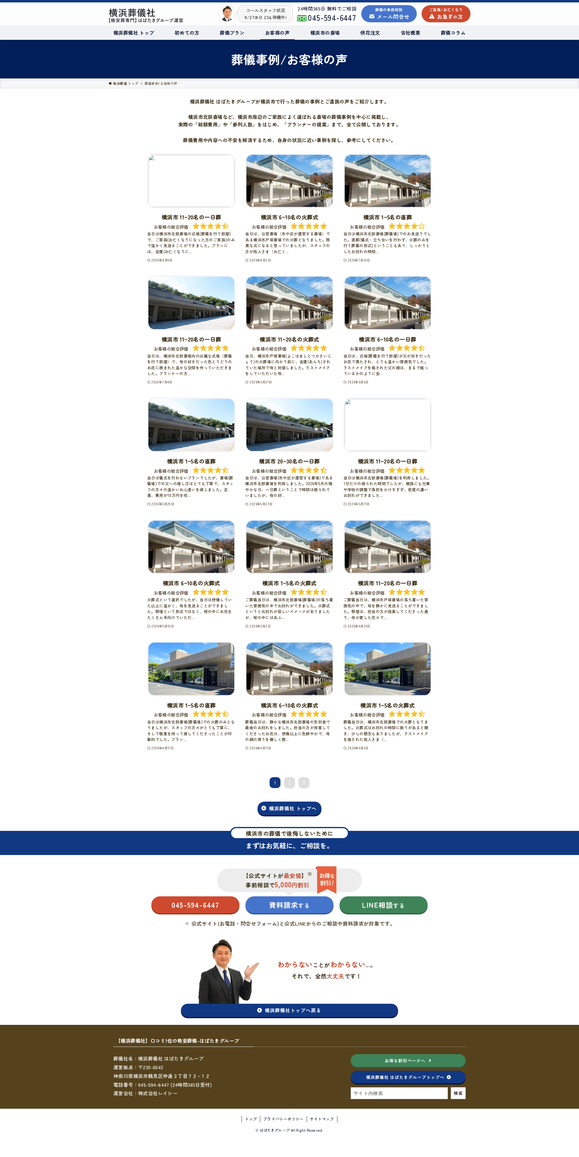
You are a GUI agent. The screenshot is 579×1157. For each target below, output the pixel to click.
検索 (458, 1093)
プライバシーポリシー (283, 1119)
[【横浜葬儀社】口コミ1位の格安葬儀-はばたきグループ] (159, 15)
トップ (251, 1119)
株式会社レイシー (158, 1093)
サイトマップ (322, 1119)
